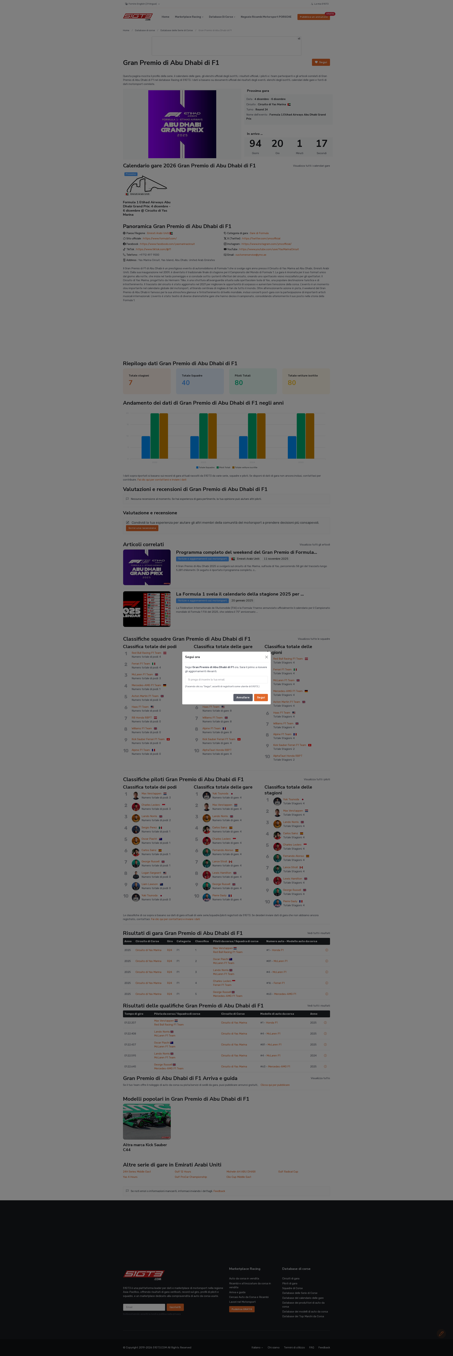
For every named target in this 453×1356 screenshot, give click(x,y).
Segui (261, 697)
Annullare (243, 697)
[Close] (266, 657)
